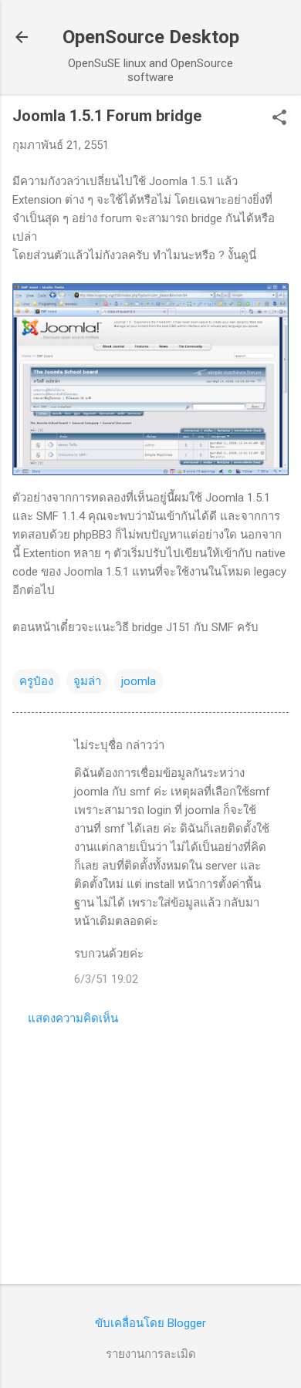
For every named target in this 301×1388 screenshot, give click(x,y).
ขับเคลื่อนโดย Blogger (150, 1323)
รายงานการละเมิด (151, 1354)
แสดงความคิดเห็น (73, 1018)
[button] (279, 119)
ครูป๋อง (36, 681)
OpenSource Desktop (151, 37)
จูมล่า (87, 681)
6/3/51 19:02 (106, 979)
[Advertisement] (150, 1151)
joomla (138, 681)
